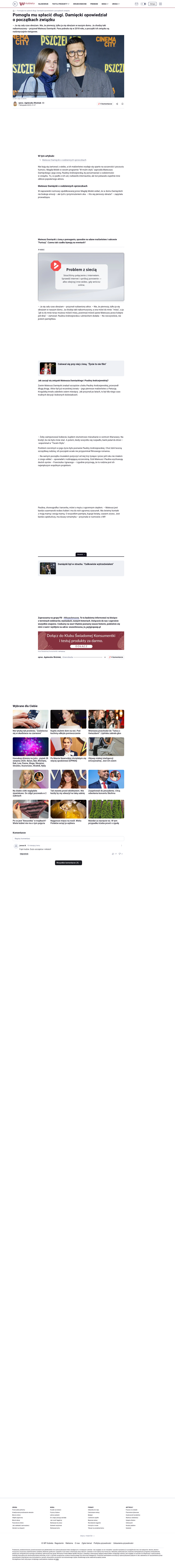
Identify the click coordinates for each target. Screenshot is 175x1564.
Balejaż (90, 1515)
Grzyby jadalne (130, 1525)
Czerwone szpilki (93, 1518)
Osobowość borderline (133, 1515)
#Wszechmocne (80, 4)
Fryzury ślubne (55, 1512)
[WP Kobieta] (28, 4)
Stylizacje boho (55, 1528)
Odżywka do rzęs (93, 1510)
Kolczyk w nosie (93, 1525)
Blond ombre (16, 1515)
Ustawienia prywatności (122, 1543)
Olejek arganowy (17, 1518)
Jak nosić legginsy (56, 1520)
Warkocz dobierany (132, 1518)
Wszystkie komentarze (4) (67, 863)
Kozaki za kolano (55, 1510)
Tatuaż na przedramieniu (96, 1528)
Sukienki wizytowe (56, 1525)
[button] (143, 3)
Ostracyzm (129, 1523)
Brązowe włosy (93, 1520)
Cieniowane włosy (94, 1512)
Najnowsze (43, 4)
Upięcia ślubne (130, 1520)
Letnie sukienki (55, 1515)
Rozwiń (80, 554)
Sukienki (128, 1528)
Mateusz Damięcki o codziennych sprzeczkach (64, 160)
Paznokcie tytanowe (132, 1512)
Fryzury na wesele (131, 1510)
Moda (104, 4)
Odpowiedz (24, 854)
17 (116, 854)
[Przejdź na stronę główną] (15, 6)
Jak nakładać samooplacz (20, 1525)
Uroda (115, 4)
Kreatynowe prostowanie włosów (22, 1512)
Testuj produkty (59, 4)
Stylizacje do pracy (56, 1523)
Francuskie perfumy (18, 1510)
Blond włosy (16, 1520)
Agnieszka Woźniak (32, 103)
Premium (94, 4)
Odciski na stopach (18, 1528)
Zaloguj (152, 4)
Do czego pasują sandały (58, 1518)
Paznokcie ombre (17, 1523)
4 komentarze (106, 104)
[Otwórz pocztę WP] (136, 4)
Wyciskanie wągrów (94, 1523)
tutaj (57, 1559)
